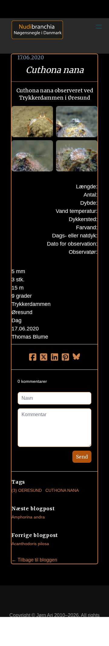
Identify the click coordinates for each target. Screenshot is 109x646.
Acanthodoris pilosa (30, 543)
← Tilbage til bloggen (34, 559)
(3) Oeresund (27, 490)
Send (82, 457)
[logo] (35, 36)
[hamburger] (98, 27)
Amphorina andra (28, 517)
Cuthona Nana (62, 490)
